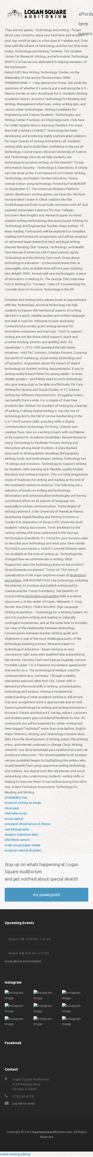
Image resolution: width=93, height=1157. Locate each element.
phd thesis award (17, 839)
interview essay (16, 813)
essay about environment (23, 961)
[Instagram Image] (18, 998)
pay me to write (23, 1103)
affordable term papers (83, 15)
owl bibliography (17, 829)
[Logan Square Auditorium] (36, 13)
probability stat (16, 797)
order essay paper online (22, 845)
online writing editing (15, 1154)
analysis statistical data (21, 834)
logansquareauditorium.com (52, 1132)
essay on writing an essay (23, 802)
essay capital (14, 818)
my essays (12, 808)
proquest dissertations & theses (28, 824)
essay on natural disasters (23, 850)
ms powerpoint (46, 894)
